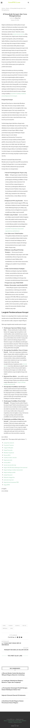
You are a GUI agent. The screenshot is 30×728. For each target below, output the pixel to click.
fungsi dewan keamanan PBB (11, 482)
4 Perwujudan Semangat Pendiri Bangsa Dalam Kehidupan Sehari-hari (14, 688)
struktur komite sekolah (10, 457)
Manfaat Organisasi (9, 452)
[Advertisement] (15, 557)
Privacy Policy (18, 720)
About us (6, 720)
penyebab (5, 628)
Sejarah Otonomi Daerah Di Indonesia (14, 695)
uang (11, 628)
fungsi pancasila (8, 460)
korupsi (11, 625)
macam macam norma (18, 34)
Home (3, 8)
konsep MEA (7, 462)
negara (24, 625)
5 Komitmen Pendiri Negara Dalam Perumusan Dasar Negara (13, 701)
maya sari (17, 18)
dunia (4, 625)
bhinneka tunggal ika (9, 477)
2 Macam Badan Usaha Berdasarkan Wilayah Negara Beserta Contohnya (13, 674)
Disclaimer (10, 722)
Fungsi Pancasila (8, 450)
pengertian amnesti (9, 443)
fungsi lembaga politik (9, 472)
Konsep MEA (7, 455)
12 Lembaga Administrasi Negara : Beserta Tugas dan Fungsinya (12, 681)
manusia (17, 625)
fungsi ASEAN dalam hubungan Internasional (15, 467)
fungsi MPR (7, 484)
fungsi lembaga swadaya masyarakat (13, 470)
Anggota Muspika (8, 447)
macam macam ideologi (10, 465)
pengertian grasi (8, 475)
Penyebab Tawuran (9, 445)
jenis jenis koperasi (9, 480)
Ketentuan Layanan (18, 722)
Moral (7, 8)
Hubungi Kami (11, 720)
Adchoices (24, 720)
